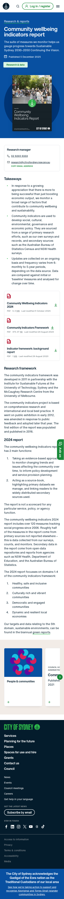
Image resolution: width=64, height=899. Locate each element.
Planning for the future (19, 741)
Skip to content (8, 2)
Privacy (8, 845)
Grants (8, 757)
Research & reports (16, 21)
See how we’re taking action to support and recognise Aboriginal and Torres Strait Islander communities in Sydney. (32, 890)
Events (8, 782)
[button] (60, 449)
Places (8, 746)
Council (9, 768)
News (7, 777)
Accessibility (11, 856)
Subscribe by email (19, 812)
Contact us (11, 763)
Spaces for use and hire (20, 752)
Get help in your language (18, 799)
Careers (8, 793)
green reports (41, 632)
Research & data (15, 64)
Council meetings (14, 788)
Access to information (16, 839)
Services (10, 735)
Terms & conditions (15, 850)
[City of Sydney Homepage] (6, 6)
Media (7, 861)
